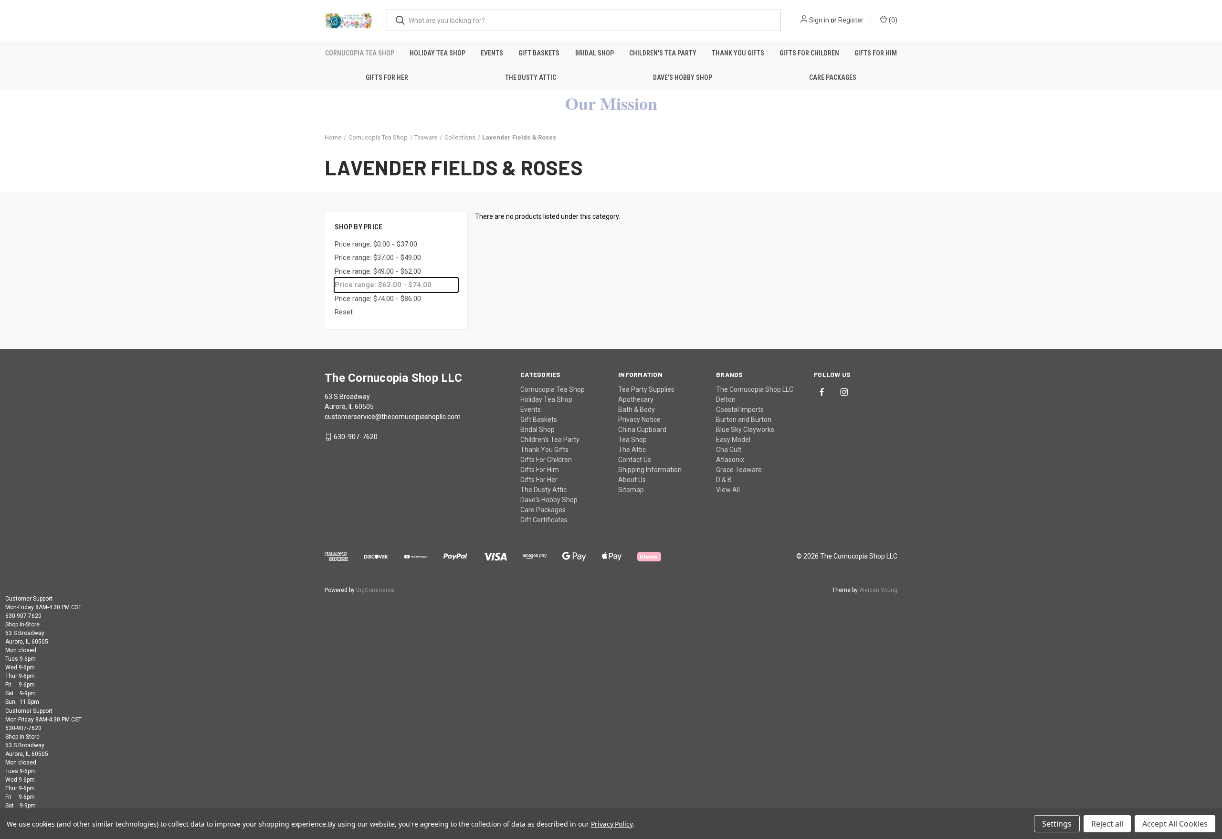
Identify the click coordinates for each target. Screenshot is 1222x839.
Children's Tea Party (662, 53)
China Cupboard (642, 429)
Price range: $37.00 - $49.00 (378, 257)
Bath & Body (636, 409)
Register (851, 20)
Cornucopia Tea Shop (359, 53)
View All (728, 490)
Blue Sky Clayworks (745, 429)
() (892, 20)
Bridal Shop (594, 53)
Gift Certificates (544, 520)
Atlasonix (730, 459)
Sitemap (631, 490)
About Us (632, 480)
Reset (344, 312)
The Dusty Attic (530, 77)
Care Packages (832, 77)
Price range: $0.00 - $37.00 (376, 244)
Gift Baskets (538, 53)
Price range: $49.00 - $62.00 (378, 271)
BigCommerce (375, 590)
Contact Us (634, 459)
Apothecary (635, 399)
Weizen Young (878, 590)
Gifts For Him (875, 53)
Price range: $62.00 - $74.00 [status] (383, 284)
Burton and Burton (743, 419)
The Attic (632, 449)
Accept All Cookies (1175, 823)
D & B (724, 480)
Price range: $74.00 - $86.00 (378, 298)
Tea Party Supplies (646, 389)
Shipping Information (650, 469)
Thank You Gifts (738, 53)
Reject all (1107, 823)
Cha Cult (728, 449)
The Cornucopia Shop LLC (754, 389)
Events (492, 53)
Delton (726, 399)
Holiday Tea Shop (437, 53)
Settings (1057, 823)
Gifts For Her (387, 77)
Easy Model (733, 439)
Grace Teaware (739, 469)
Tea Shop (632, 439)
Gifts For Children (809, 53)
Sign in (819, 20)
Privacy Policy (611, 823)
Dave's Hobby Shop (682, 77)
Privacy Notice (639, 419)
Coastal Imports (740, 409)
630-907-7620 (356, 436)
